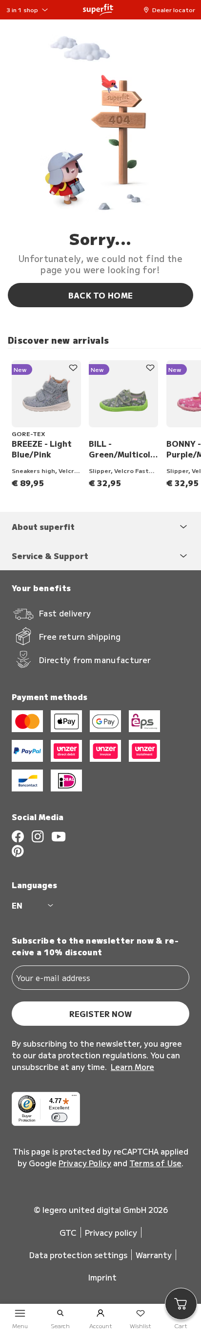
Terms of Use (155, 1163)
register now (100, 1013)
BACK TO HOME (100, 295)
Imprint (102, 1277)
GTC (68, 1232)
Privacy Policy (85, 1163)
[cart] (181, 1304)
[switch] (59, 1118)
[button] (171, 9)
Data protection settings (78, 1255)
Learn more (132, 1066)
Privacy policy (111, 1232)
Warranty (154, 1255)
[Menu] (74, 1098)
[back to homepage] (98, 10)
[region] (104, 424)
